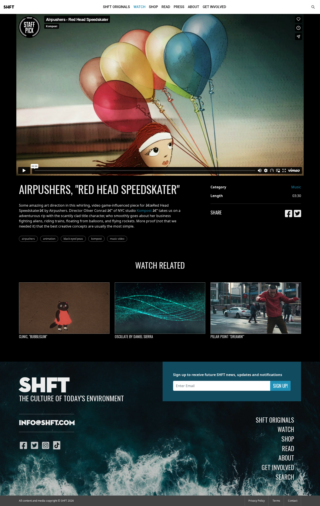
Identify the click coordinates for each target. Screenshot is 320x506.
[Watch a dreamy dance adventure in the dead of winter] (256, 308)
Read (166, 7)
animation (49, 239)
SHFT (8, 7)
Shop (153, 7)
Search (285, 476)
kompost (96, 239)
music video (117, 239)
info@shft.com (47, 423)
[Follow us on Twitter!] (35, 445)
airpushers (28, 239)
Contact (292, 501)
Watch (139, 7)
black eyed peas (73, 239)
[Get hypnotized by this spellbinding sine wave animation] (160, 308)
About (193, 7)
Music (296, 187)
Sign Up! (280, 385)
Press (179, 7)
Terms (276, 501)
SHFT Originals (116, 7)
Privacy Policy (256, 501)
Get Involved (214, 7)
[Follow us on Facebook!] (24, 445)
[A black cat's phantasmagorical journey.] (64, 308)
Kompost (144, 210)
